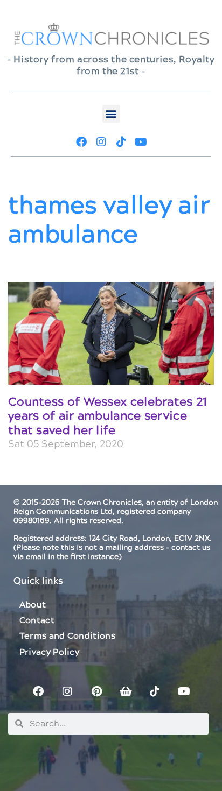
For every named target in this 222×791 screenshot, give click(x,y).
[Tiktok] (121, 142)
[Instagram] (101, 142)
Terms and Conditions (67, 636)
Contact (36, 620)
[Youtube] (141, 142)
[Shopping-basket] (125, 691)
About (32, 605)
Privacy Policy (49, 652)
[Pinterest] (96, 691)
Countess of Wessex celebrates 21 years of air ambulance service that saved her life (107, 416)
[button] (111, 114)
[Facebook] (81, 142)
